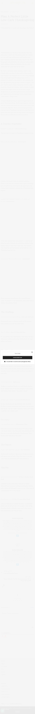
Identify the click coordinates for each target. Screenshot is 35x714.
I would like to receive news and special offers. (18, 361)
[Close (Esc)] (32, 352)
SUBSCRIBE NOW (17, 357)
